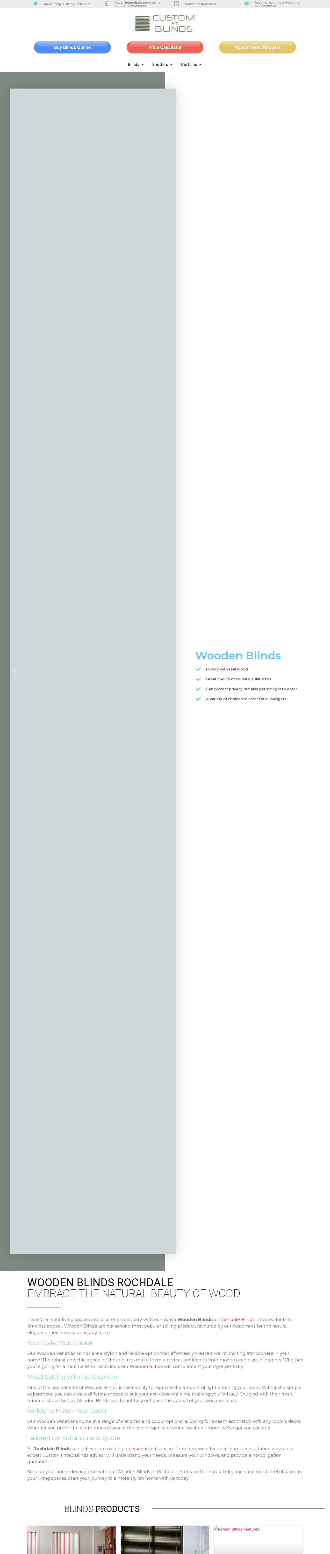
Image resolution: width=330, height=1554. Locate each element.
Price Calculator (165, 47)
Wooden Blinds (146, 1366)
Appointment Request (258, 47)
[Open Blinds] (142, 64)
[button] (15, 671)
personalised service (151, 1448)
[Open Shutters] (171, 64)
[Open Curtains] (200, 64)
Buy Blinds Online (72, 47)
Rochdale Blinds (237, 1319)
